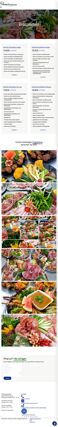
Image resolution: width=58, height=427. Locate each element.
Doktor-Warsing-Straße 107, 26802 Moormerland (33, 407)
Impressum (32, 422)
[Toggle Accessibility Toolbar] (55, 424)
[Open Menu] (1, 7)
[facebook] (24, 411)
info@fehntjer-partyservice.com (29, 403)
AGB (30, 420)
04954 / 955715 (25, 398)
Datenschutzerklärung (35, 418)
